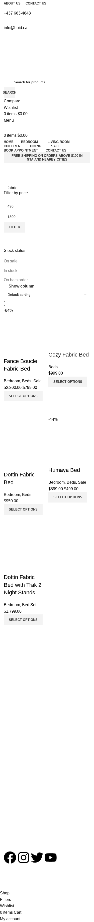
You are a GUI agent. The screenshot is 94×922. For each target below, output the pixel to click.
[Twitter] (37, 857)
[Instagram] (23, 857)
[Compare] (10, 631)
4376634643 (14, 818)
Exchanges (12, 689)
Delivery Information (20, 680)
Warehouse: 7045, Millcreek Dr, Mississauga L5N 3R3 (46, 827)
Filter (14, 227)
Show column (22, 286)
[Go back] (14, 179)
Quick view (23, 631)
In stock (10, 270)
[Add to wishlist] (10, 567)
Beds (8, 778)
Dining (9, 787)
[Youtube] (50, 857)
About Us (11, 663)
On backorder (16, 280)
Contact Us (12, 672)
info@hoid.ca (14, 836)
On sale (11, 261)
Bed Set (10, 769)
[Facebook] (10, 857)
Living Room (14, 761)
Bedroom (11, 752)
